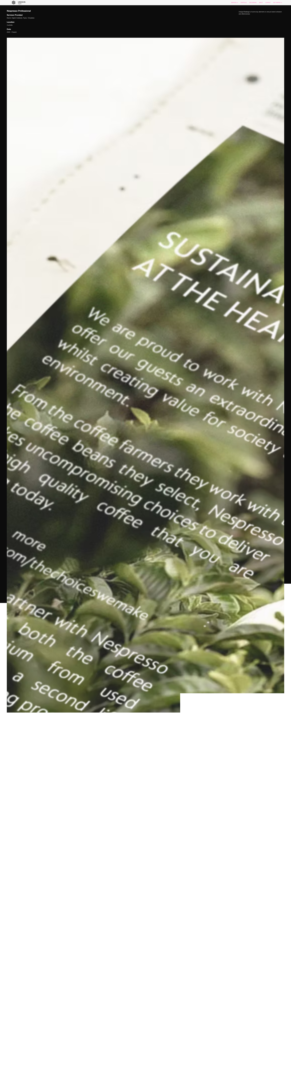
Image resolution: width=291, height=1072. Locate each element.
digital (20, 3)
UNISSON (21, 2)
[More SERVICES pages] (237, 2)
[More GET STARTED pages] (281, 2)
